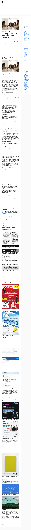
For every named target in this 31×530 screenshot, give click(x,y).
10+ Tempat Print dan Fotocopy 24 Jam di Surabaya (26, 46)
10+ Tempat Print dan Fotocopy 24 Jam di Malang (26, 42)
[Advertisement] (15, 9)
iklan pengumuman (8, 50)
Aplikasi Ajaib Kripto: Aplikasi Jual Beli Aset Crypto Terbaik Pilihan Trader (26, 28)
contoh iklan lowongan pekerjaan (14, 511)
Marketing (4, 521)
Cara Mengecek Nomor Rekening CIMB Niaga (26, 91)
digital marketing (4, 446)
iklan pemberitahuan (5, 212)
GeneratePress (20, 528)
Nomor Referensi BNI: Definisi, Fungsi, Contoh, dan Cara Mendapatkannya (26, 68)
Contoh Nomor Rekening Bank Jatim (26, 72)
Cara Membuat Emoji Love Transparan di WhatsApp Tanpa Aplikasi (26, 33)
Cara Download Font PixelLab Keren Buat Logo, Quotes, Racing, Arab (26, 54)
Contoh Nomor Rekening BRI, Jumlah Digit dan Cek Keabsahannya (26, 38)
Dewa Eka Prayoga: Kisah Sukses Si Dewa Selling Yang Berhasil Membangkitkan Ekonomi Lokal (26, 77)
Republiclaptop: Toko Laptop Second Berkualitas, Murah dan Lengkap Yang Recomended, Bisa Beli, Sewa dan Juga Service (26, 85)
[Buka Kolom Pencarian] (28, 2)
